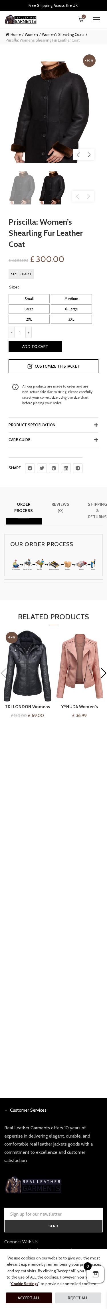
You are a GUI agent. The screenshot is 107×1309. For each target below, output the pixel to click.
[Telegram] (78, 468)
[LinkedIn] (66, 468)
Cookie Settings (24, 1283)
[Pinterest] (54, 468)
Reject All (78, 1297)
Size (13, 287)
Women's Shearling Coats (63, 34)
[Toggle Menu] (96, 19)
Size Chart (21, 274)
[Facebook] (30, 468)
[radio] (29, 298)
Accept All (29, 1297)
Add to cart (35, 346)
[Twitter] (42, 468)
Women (31, 34)
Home (16, 34)
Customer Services (28, 1110)
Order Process (23, 507)
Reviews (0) (61, 507)
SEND (53, 1226)
